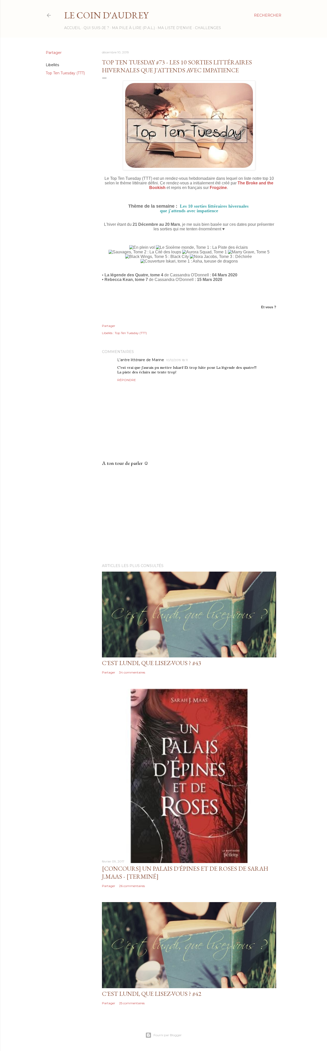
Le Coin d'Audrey (106, 15)
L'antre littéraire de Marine (140, 360)
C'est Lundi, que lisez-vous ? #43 (151, 663)
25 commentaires (132, 1003)
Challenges (208, 28)
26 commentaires (132, 886)
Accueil (72, 28)
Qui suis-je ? (96, 28)
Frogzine (218, 187)
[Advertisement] (189, 515)
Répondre (126, 380)
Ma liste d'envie (175, 28)
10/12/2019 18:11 (177, 360)
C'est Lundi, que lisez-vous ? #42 (151, 994)
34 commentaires (132, 672)
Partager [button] (54, 52)
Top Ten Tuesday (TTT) (65, 73)
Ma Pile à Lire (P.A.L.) (133, 28)
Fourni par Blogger (168, 1035)
